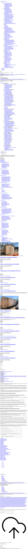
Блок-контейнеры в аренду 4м (8, 111)
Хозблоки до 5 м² (2, 457)
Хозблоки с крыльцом (7, 143)
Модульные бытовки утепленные (9, 98)
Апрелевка (6, 497)
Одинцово (15, 503)
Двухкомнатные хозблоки (8, 140)
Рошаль (8, 504)
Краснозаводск (9, 501)
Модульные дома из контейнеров (9, 130)
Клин (8, 500)
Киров (3, 500)
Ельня (18, 499)
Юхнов (22, 506)
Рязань (13, 504)
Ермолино (20, 499)
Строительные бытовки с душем (9, 124)
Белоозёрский (17, 497)
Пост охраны (4, 105)
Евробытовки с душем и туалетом (9, 149)
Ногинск (10, 503)
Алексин (1, 497)
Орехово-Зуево (23, 503)
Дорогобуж (4, 499)
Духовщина (13, 499)
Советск (24, 504)
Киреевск (1, 500)
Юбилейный (19, 506)
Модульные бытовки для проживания (9, 97)
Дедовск (6, 498)
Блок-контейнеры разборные (8, 94)
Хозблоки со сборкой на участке (4, 453)
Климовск (6, 500)
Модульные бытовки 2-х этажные (9, 100)
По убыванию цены (2, 161)
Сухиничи (21, 505)
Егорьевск (16, 499)
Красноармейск (2, 501)
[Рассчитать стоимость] (2, 473)
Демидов (8, 498)
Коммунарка (15, 500)
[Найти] (12, 72)
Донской (1, 499)
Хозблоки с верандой (3, 447)
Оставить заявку (4, 480)
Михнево (10, 502)
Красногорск (6, 501)
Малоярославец (2, 502)
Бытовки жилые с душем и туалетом (9, 104)
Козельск (10, 500)
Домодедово (24, 498)
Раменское (1, 504)
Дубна (11, 499)
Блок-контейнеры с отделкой (8, 85)
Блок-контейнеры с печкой (8, 91)
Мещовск (7, 502)
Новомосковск (7, 503)
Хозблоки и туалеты (5, 139)
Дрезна (9, 499)
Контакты (3, 490)
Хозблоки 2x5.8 (2, 442)
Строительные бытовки (6, 121)
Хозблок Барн (2, 438)
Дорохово (7, 499)
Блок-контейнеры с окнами (8, 90)
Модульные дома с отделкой (8, 128)
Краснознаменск (14, 501)
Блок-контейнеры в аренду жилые (9, 114)
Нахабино (4, 503)
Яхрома (4, 507)
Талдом (26, 505)
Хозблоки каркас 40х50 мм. (3, 445)
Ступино (16, 505)
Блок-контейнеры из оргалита (8, 93)
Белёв (14, 497)
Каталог (3, 83)
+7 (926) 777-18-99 (11, 482)
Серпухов (21, 504)
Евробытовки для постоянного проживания (10, 147)
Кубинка (22, 501)
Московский (20, 502)
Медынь (5, 502)
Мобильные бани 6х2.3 (7, 138)
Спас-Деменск (9, 505)
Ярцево (24, 506)
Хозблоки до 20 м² (2, 456)
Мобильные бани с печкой (8, 135)
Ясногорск (1, 507)
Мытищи (23, 502)
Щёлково (4, 506)
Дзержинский (14, 498)
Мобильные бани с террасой (8, 136)
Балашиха (12, 497)
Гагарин (1, 498)
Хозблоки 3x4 (2, 444)
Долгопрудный (21, 498)
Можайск (12, 502)
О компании (3, 489)
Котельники (22, 500)
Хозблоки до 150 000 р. (7, 144)
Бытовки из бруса (7, 120)
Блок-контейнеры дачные (6, 89)
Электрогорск (9, 506)
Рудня (10, 504)
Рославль (6, 504)
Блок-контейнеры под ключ (8, 87)
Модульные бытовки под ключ (8, 99)
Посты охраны (6, 108)
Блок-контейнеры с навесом (8, 92)
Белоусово (20, 497)
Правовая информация (4, 491)
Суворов (18, 505)
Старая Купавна (13, 505)
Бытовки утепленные (7, 117)
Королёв (20, 500)
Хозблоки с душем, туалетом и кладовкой (5, 449)
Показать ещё (2, 372)
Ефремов (23, 499)
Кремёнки (17, 501)
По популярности (2, 159)
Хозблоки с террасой (7, 142)
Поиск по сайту (2, 72)
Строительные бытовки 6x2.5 (8, 126)
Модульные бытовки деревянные (9, 96)
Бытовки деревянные (7, 116)
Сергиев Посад (18, 504)
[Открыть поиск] (1, 71)
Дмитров (17, 498)
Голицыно (3, 498)
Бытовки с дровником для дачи (8, 118)
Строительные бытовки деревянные (9, 122)
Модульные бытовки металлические (9, 95)
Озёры (20, 503)
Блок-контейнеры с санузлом (8, 102)
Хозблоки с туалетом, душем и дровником (5, 452)
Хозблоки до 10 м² (2, 455)
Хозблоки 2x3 (2, 441)
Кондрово (18, 500)
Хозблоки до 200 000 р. (3, 459)
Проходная (6, 107)
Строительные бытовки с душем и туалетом (10, 125)
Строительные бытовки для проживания (10, 123)
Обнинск (12, 503)
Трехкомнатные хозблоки (8, 141)
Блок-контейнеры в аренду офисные (9, 112)
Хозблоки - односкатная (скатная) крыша (5, 454)
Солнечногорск (2, 505)
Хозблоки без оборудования (3, 446)
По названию (2, 160)
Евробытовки (5, 145)
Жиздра (25, 499)
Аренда (3, 487)
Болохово (26, 497)
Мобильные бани (5, 133)
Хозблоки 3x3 (2, 443)
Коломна (12, 500)
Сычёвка (23, 505)
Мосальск (15, 502)
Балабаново (9, 497)
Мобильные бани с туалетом (8, 137)
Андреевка (4, 497)
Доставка (3, 488)
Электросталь (13, 506)
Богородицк (23, 497)
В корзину (2, 274)
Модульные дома (5, 127)
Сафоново (15, 504)
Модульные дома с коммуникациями (9, 131)
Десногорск (11, 498)
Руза (11, 504)
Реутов (4, 504)
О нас (2, 150)
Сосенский (5, 505)
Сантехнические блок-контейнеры (9, 101)
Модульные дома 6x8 (7, 132)
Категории (2, 157)
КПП (5, 106)
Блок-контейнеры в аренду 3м (8, 110)
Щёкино (1, 506)
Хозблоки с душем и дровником (4, 448)
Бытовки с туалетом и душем (8, 103)
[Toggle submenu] (6, 83)
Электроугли (16, 506)
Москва (17, 502)
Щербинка (6, 506)
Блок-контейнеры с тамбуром (8, 86)
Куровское (24, 501)
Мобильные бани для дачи (8, 134)
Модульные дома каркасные (8, 129)
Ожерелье (18, 503)
